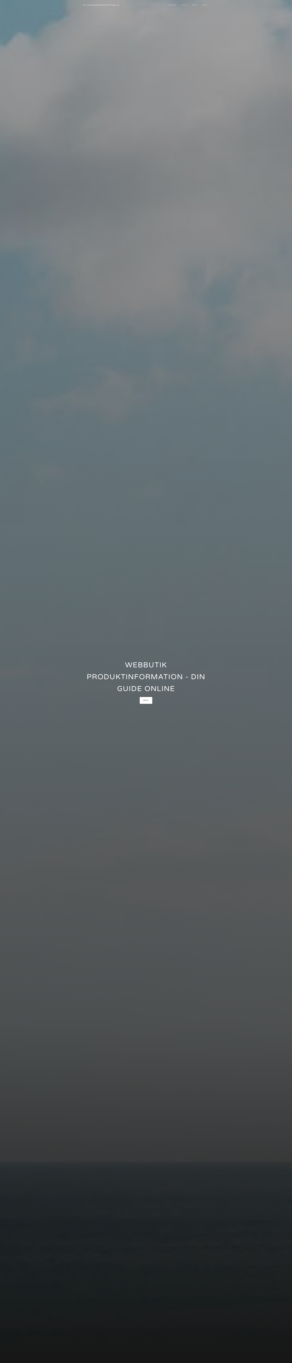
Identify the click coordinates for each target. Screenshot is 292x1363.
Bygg (194, 5)
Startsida (172, 5)
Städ (204, 5)
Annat (184, 5)
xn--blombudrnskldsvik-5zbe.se (101, 4)
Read (146, 700)
